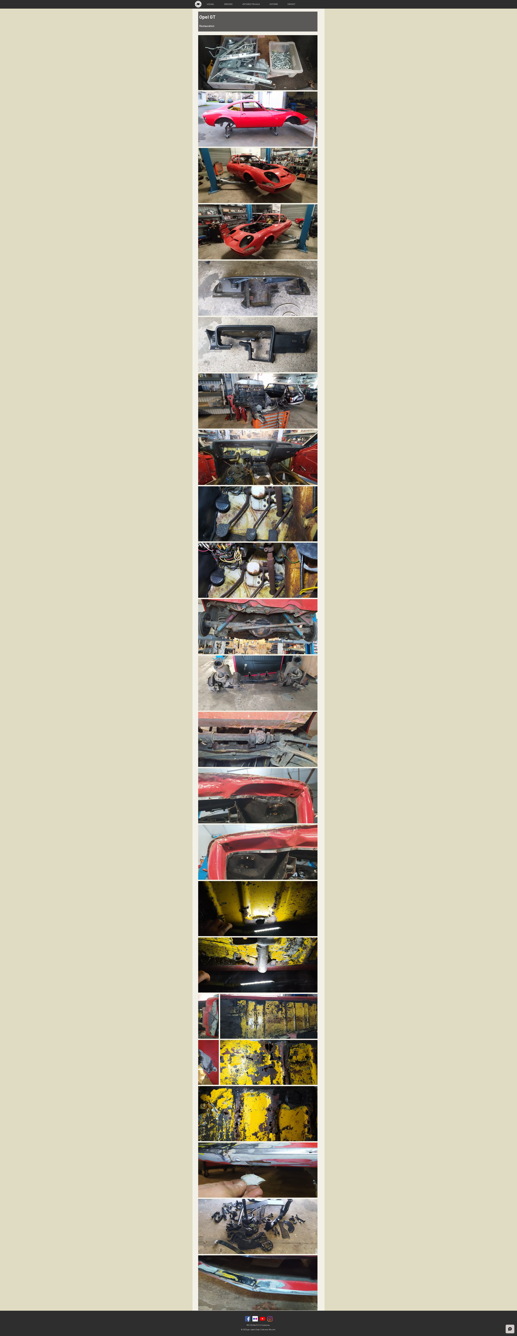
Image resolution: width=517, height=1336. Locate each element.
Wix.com (272, 1330)
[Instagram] (270, 1318)
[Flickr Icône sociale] (255, 1318)
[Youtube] (262, 1318)
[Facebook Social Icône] (247, 1318)
